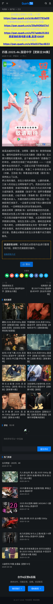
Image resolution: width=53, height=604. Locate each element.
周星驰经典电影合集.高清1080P (26, 36)
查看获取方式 (9, 254)
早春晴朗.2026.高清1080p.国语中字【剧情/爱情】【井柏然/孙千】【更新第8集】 (39, 325)
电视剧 (4, 9)
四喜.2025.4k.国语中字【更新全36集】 (26, 52)
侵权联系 (36, 588)
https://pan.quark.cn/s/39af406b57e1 (26, 25)
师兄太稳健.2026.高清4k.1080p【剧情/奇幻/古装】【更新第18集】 (14, 387)
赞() (23, 56)
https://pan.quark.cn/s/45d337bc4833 (26, 43)
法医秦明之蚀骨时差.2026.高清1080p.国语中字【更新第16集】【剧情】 (39, 387)
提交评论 (44, 449)
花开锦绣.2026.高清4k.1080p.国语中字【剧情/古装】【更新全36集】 (14, 414)
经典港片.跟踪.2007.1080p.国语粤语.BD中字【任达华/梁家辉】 (40, 289)
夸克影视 (26, 3)
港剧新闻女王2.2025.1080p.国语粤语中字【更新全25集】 (13, 288)
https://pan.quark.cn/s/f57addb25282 (26, 32)
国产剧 (12, 9)
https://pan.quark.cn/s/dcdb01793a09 (26, 18)
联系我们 (17, 588)
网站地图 (36, 600)
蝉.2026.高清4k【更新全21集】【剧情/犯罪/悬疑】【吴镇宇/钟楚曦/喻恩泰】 (39, 414)
